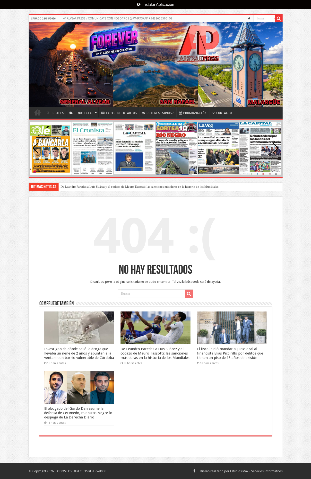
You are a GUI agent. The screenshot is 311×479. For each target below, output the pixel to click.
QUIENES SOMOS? (160, 113)
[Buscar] (279, 18)
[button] (275, 148)
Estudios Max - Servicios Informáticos (256, 471)
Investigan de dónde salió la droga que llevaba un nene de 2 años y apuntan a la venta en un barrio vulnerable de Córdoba (79, 353)
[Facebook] (249, 19)
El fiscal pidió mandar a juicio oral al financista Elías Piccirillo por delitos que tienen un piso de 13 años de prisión (230, 353)
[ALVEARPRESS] (156, 64)
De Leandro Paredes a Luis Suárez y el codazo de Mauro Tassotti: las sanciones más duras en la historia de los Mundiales (139, 186)
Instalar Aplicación (158, 4)
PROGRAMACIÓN (195, 113)
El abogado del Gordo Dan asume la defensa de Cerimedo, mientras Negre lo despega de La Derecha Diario (78, 412)
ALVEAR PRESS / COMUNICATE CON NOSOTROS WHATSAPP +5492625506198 (119, 18)
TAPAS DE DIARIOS (121, 113)
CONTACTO (224, 113)
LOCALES (57, 113)
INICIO (37, 112)
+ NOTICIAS (84, 113)
